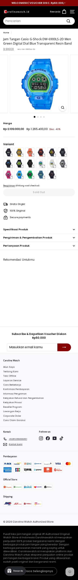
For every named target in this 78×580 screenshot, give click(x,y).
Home (6, 32)
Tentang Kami (10, 371)
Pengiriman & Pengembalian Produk (27, 237)
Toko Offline (9, 375)
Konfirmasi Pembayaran (16, 389)
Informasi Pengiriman (15, 393)
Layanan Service (12, 380)
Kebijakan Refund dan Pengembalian (23, 398)
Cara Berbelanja (12, 384)
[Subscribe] (64, 347)
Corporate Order (12, 415)
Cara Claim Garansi (14, 420)
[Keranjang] (64, 11)
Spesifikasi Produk (15, 229)
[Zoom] (62, 107)
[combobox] (39, 21)
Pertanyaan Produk (16, 246)
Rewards (55, 11)
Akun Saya (9, 366)
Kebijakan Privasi (12, 402)
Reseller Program (12, 406)
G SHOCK (8, 49)
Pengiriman (9, 185)
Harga (7, 123)
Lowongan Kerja (12, 411)
